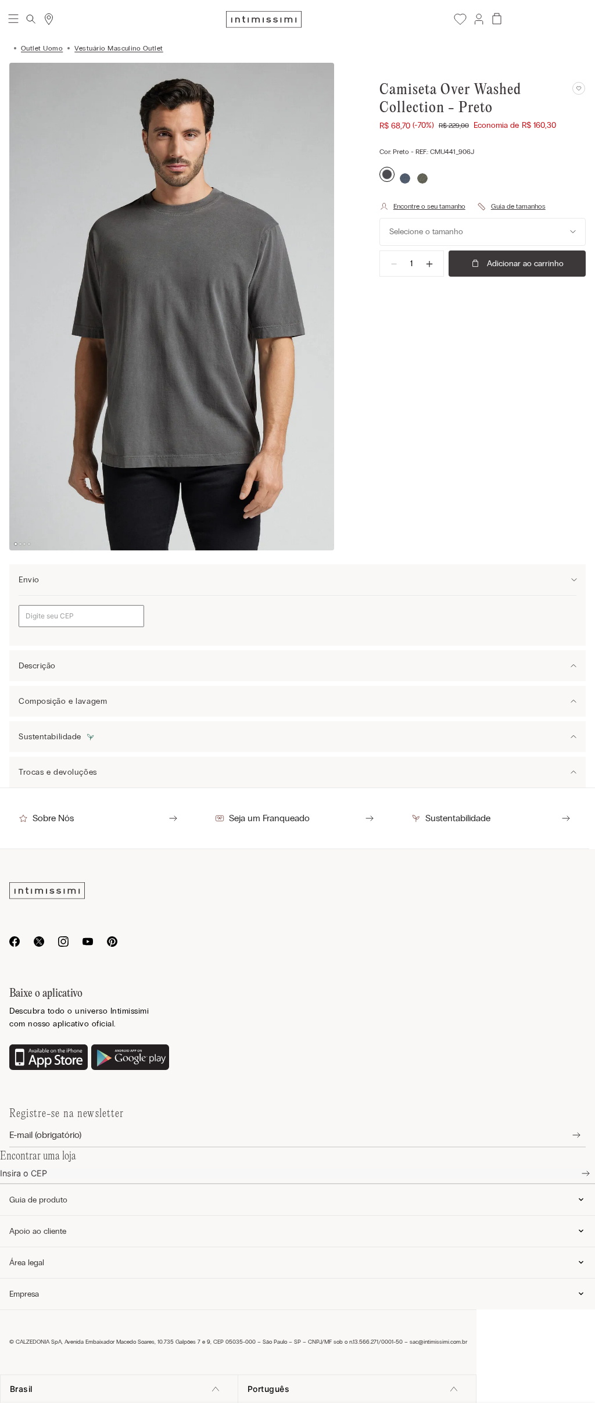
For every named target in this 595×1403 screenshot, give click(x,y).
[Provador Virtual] (422, 206)
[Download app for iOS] (48, 1058)
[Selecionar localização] (49, 19)
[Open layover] (567, 1135)
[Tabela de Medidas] (511, 206)
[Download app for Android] (130, 1058)
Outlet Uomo (42, 48)
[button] (478, 19)
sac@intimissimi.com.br (438, 1341)
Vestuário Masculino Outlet (118, 48)
